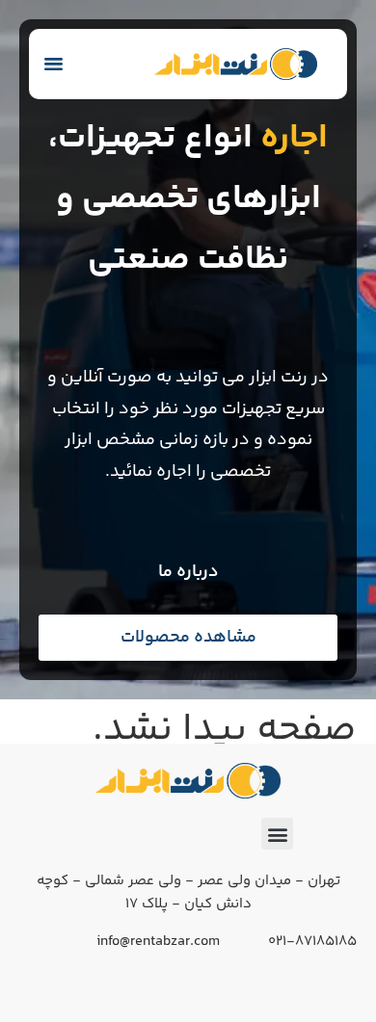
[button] (54, 63)
